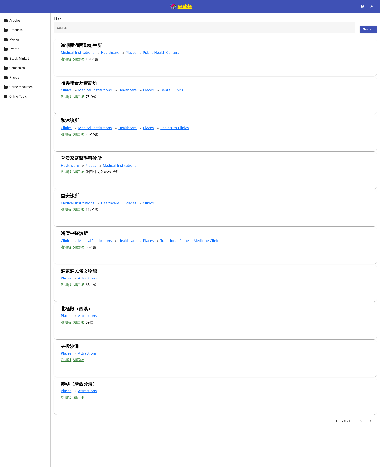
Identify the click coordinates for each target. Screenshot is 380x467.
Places (131, 52)
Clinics (66, 90)
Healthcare (110, 52)
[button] (25, 97)
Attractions (87, 278)
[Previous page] (361, 420)
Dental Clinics (171, 90)
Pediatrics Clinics (174, 127)
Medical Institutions (77, 52)
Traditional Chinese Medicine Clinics (190, 240)
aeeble (185, 6)
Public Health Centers (161, 52)
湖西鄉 (78, 59)
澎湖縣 (66, 59)
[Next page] (370, 420)
